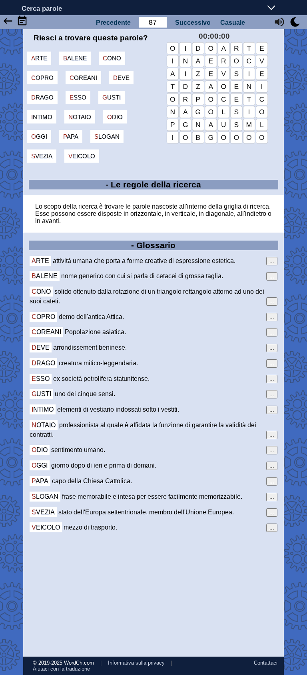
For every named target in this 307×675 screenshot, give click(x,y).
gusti (111, 97)
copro (42, 77)
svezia (41, 156)
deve (121, 77)
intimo (41, 116)
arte (39, 58)
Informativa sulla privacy (136, 663)
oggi (39, 136)
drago (42, 97)
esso (78, 97)
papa (70, 136)
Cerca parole (42, 8)
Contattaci (265, 663)
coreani (83, 77)
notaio (79, 116)
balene (75, 58)
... (271, 261)
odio (115, 116)
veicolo (81, 156)
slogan (107, 136)
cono (112, 58)
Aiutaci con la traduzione (61, 669)
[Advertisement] (153, 594)
